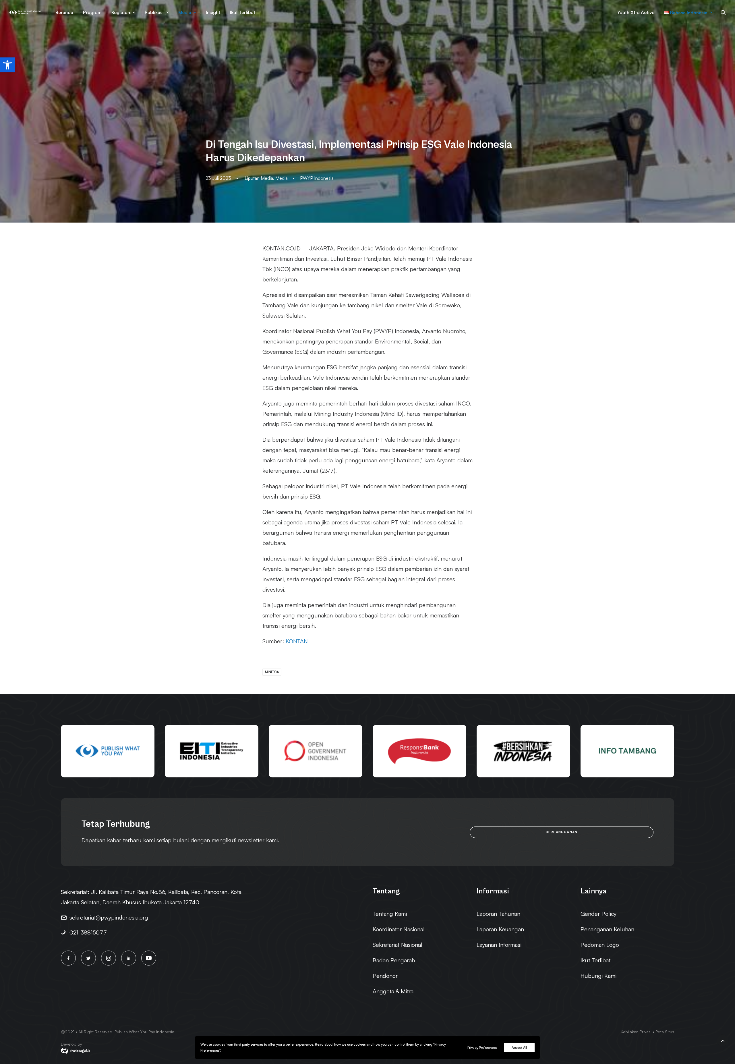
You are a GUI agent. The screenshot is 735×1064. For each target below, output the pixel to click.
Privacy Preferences (482, 1047)
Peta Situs (664, 1031)
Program (92, 12)
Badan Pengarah (394, 960)
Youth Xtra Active (635, 12)
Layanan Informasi (499, 944)
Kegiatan (120, 12)
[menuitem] (64, 12)
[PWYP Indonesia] (25, 12)
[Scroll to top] (723, 1039)
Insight (213, 12)
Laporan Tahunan (498, 913)
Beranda (64, 12)
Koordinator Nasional (399, 929)
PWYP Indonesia (317, 178)
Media (184, 12)
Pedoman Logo (600, 944)
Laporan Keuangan (500, 929)
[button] (7, 64)
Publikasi (154, 12)
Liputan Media (259, 178)
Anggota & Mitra (393, 991)
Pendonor (385, 975)
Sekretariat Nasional (397, 944)
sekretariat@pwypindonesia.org (108, 917)
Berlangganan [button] (561, 832)
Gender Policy (598, 913)
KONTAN (297, 641)
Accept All (519, 1047)
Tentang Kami (390, 913)
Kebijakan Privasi (636, 1031)
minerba (272, 672)
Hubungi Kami (598, 975)
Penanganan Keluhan (607, 929)
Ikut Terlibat (242, 12)
